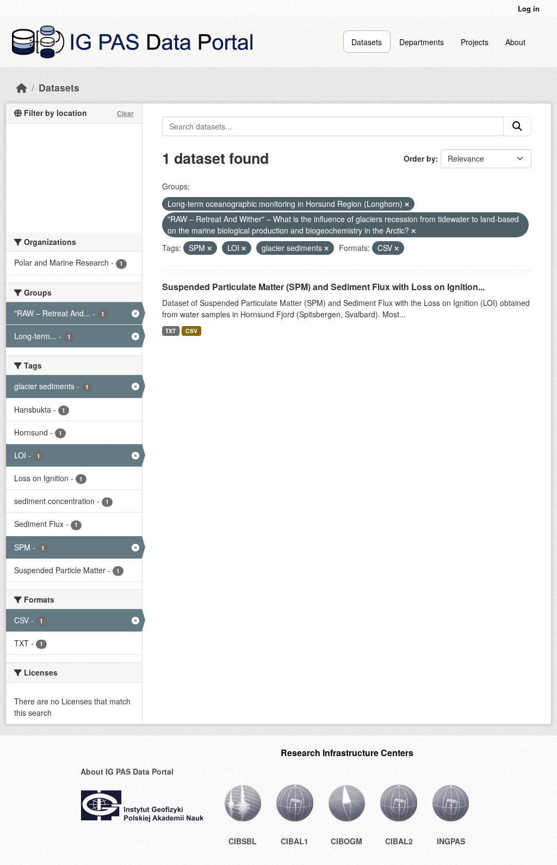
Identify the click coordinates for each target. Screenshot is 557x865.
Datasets (366, 41)
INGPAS (451, 841)
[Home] (21, 87)
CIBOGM (346, 841)
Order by (420, 158)
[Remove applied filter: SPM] (209, 248)
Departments (421, 41)
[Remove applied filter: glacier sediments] (326, 248)
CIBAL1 (294, 841)
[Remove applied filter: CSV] (396, 248)
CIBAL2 (399, 841)
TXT (170, 331)
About (515, 41)
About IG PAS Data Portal (127, 771)
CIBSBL (242, 841)
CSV (191, 331)
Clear (125, 113)
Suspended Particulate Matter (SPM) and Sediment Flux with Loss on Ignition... (323, 286)
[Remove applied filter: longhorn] (407, 204)
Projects (474, 41)
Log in (529, 8)
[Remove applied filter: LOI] (244, 248)
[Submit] (517, 126)
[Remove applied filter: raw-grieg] (413, 230)
